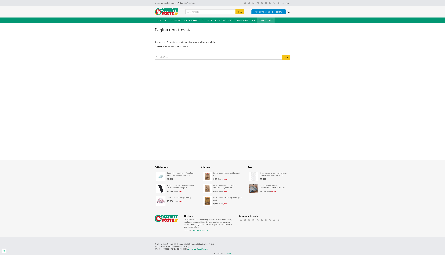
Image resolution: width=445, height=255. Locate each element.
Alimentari (242, 20)
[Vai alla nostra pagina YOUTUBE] (278, 3)
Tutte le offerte (173, 20)
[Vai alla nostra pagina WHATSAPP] (282, 3)
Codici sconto (266, 20)
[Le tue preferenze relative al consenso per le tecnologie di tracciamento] (4, 251)
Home (159, 20)
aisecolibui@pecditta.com (198, 249)
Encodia (228, 253)
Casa (253, 20)
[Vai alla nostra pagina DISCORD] (245, 3)
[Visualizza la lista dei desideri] (289, 11)
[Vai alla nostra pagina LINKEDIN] (257, 3)
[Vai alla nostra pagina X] (274, 3)
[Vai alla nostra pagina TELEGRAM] (266, 3)
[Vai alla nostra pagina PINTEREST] (262, 3)
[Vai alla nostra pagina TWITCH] (270, 3)
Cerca (240, 12)
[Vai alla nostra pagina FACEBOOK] (249, 3)
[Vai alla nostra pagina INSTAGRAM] (253, 3)
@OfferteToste (189, 3)
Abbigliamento (191, 20)
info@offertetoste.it (200, 230)
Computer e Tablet (224, 20)
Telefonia (207, 20)
